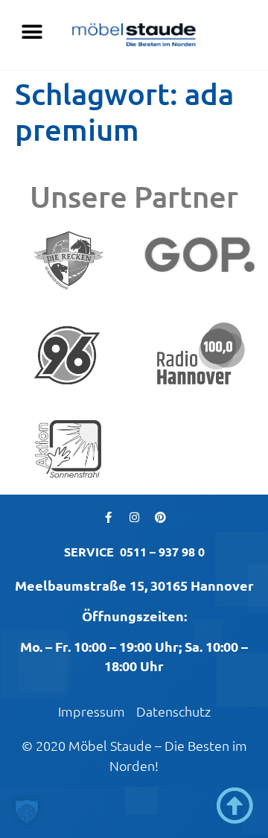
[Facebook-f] (108, 517)
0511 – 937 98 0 (162, 551)
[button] (31, 31)
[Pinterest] (160, 517)
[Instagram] (134, 517)
